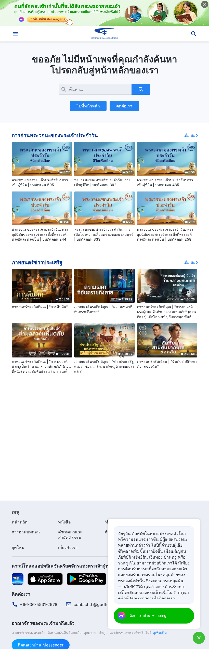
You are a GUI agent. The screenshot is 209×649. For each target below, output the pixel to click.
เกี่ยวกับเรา (67, 547)
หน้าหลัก (20, 521)
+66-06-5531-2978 (38, 604)
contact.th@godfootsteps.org (102, 604)
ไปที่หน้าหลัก (88, 105)
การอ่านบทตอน (26, 531)
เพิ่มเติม (189, 135)
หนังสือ (64, 521)
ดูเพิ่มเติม (160, 632)
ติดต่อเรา (124, 105)
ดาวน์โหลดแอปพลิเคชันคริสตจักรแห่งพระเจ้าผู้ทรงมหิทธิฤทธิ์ (73, 566)
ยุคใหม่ (18, 547)
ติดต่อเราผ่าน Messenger (149, 615)
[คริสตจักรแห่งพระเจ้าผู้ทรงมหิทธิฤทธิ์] (104, 34)
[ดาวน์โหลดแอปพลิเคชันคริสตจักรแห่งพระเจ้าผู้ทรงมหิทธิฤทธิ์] (17, 578)
